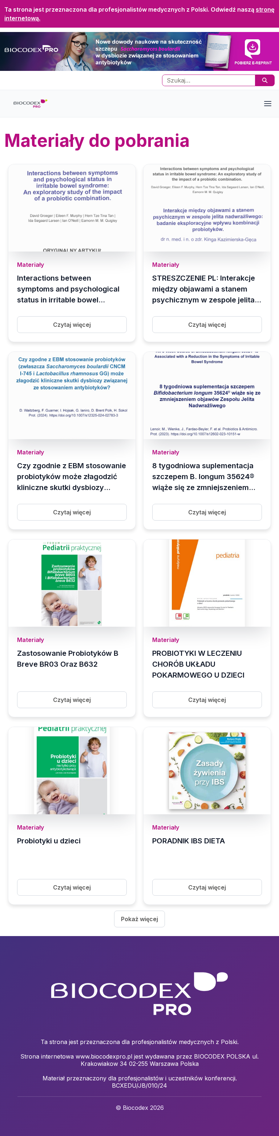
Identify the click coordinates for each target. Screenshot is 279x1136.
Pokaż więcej (139, 919)
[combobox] (205, 80)
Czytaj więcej (72, 324)
